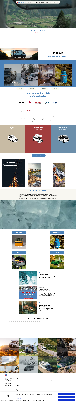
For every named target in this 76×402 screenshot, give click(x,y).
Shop (16, 384)
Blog (16, 389)
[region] (19, 241)
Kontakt (17, 390)
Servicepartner (18, 386)
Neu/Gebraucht (18, 385)
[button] (54, 2)
